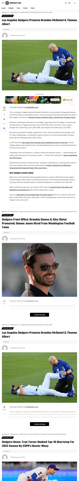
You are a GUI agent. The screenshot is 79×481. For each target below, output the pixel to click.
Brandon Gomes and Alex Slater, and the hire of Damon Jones (52, 117)
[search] (65, 3)
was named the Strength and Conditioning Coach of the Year (45, 143)
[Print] (4, 128)
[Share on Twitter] (4, 119)
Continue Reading (39, 315)
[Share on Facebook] (4, 114)
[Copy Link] (4, 123)
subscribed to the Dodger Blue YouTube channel (34, 195)
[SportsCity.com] (13, 3)
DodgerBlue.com (32, 107)
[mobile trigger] (3, 3)
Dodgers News (7, 15)
